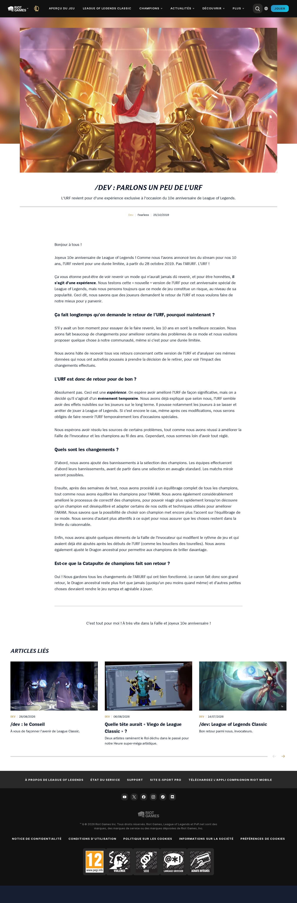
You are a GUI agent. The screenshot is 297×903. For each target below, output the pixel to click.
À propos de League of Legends (54, 779)
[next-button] (283, 756)
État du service (105, 779)
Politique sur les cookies (147, 838)
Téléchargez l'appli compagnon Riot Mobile (230, 779)
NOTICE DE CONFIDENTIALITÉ (37, 838)
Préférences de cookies (262, 838)
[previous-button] (274, 756)
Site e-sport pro (166, 779)
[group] (148, 703)
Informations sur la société (206, 838)
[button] (130, 214)
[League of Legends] (37, 8)
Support (135, 779)
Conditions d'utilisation (92, 838)
